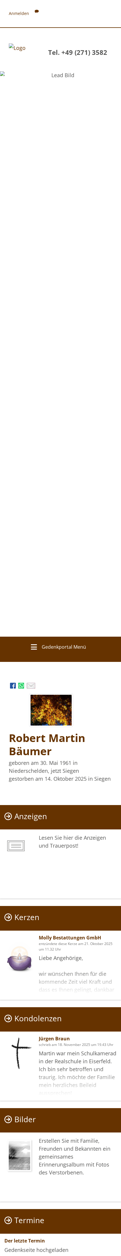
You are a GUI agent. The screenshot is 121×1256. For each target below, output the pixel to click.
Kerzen (26, 917)
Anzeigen (30, 816)
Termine (29, 1220)
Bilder (25, 1119)
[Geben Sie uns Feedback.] (37, 13)
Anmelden (19, 13)
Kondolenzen (38, 1018)
